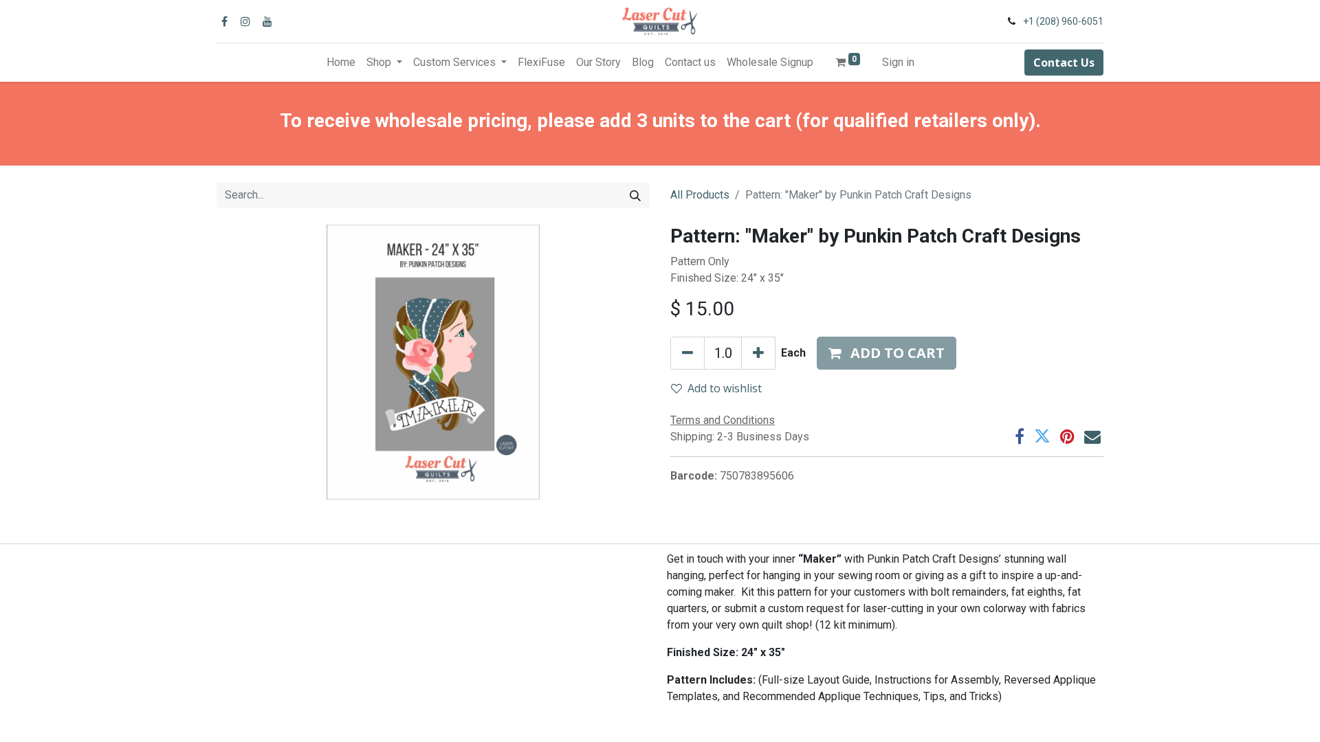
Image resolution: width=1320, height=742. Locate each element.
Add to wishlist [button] (725, 388)
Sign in (898, 62)
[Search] (635, 195)
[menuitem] (341, 62)
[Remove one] (687, 353)
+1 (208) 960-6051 (1063, 21)
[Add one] (758, 353)
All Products (699, 194)
